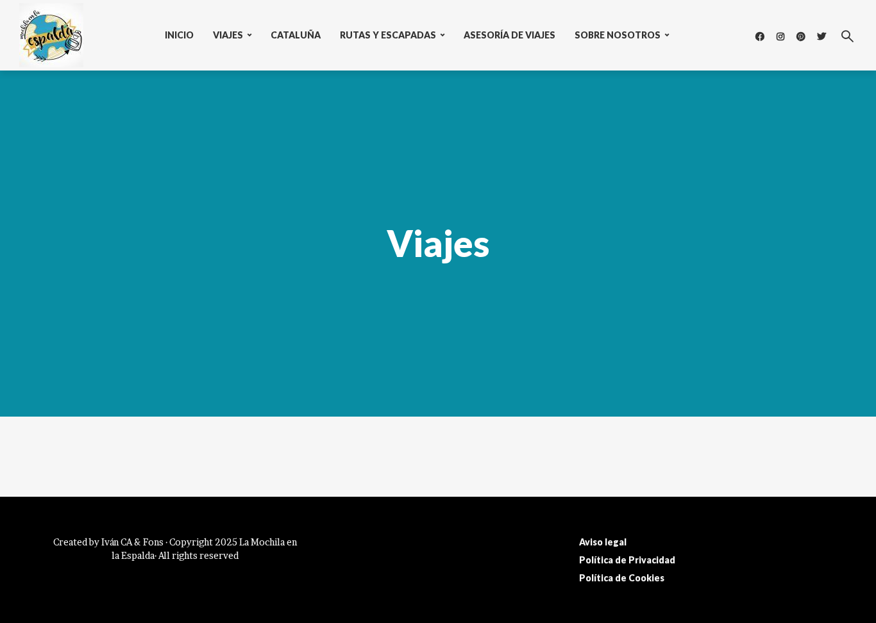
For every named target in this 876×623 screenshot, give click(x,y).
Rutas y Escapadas (388, 34)
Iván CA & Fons (132, 541)
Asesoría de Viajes (509, 34)
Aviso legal (603, 541)
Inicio (179, 34)
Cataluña (296, 34)
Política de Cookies (621, 577)
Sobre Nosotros (618, 34)
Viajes (228, 34)
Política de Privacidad (627, 559)
